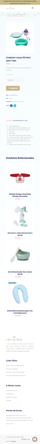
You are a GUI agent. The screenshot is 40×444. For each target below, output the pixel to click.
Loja (13, 14)
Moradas (8, 400)
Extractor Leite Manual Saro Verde (20, 234)
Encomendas (10, 394)
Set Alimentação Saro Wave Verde (20, 273)
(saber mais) (9, 424)
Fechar (28, 3)
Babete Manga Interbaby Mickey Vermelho (20, 195)
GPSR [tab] (26, 120)
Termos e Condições (12, 369)
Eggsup (14, 441)
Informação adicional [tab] (18, 120)
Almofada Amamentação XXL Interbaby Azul (20, 312)
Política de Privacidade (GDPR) (15, 366)
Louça (24, 14)
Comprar (14, 88)
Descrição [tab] (9, 120)
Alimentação (19, 14)
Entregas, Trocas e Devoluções (15, 372)
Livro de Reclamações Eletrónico (15, 375)
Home (8, 14)
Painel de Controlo (11, 391)
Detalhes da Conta (11, 397)
